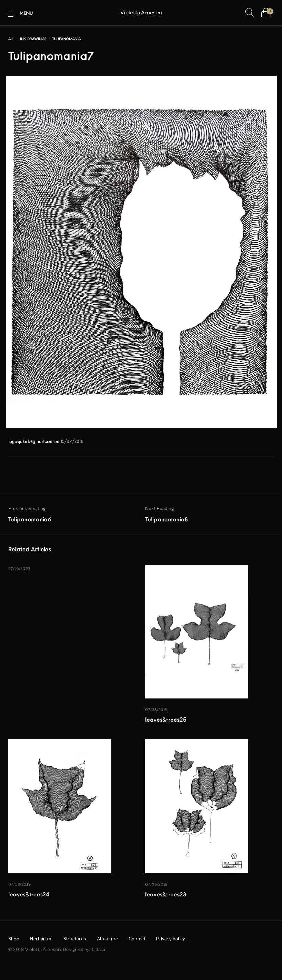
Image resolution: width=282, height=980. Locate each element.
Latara (98, 949)
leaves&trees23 (165, 895)
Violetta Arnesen (141, 13)
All (11, 39)
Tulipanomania (66, 39)
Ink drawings (33, 39)
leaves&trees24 (29, 895)
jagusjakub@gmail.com (31, 442)
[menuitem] (13, 939)
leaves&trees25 (165, 720)
